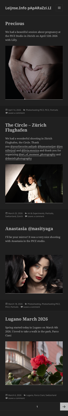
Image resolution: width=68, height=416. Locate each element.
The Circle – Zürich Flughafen (25, 127)
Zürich (20, 216)
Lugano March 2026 (26, 319)
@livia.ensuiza (30, 150)
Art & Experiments (36, 213)
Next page (64, 407)
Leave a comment (16, 113)
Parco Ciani (39, 395)
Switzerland (10, 216)
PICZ (47, 110)
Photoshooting (34, 304)
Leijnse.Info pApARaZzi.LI (28, 7)
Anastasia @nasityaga (29, 228)
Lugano (29, 395)
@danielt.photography (18, 158)
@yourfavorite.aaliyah (23, 146)
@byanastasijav (47, 146)
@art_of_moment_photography (37, 154)
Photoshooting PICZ (35, 110)
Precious (14, 23)
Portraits (54, 110)
